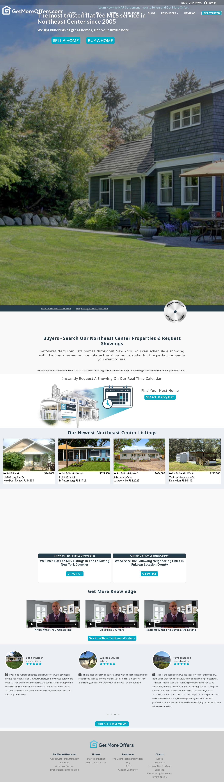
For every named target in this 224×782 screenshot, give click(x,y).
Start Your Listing (96, 758)
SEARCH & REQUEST (160, 397)
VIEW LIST (75, 574)
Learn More (131, 13)
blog (151, 13)
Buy (84, 13)
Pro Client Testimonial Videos (127, 758)
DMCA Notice (159, 776)
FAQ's (128, 765)
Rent (113, 13)
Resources (168, 13)
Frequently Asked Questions (92, 308)
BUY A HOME (100, 40)
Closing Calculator (128, 769)
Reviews (189, 13)
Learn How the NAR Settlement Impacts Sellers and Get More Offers (143, 7)
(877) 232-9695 (191, 3)
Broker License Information (64, 769)
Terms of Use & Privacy (159, 765)
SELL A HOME (66, 40)
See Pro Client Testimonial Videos (112, 638)
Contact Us (159, 762)
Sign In (212, 3)
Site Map (159, 769)
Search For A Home (96, 762)
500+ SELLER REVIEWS (112, 724)
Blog (127, 762)
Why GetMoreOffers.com (56, 308)
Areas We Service (64, 765)
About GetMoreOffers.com (64, 758)
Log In (159, 758)
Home (72, 13)
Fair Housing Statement (159, 773)
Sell (98, 13)
